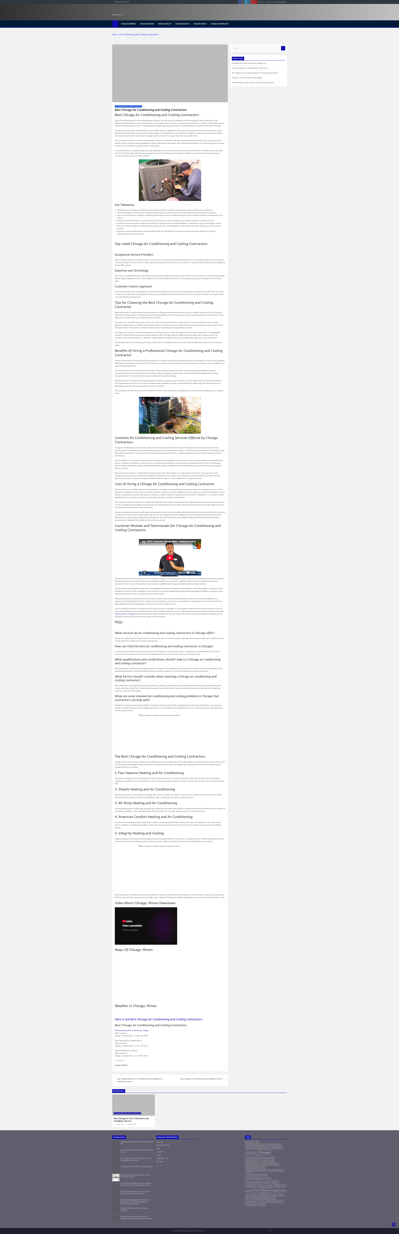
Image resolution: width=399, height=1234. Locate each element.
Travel (261, 1201)
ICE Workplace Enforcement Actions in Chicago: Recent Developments (135, 1193)
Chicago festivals (268, 1161)
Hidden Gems (280, 1186)
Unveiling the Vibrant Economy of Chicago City (249, 63)
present (255, 1195)
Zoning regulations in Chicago (255, 1204)
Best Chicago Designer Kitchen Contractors (257, 1148)
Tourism (272, 1198)
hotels (256, 1191)
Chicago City (252, 1157)
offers (283, 1191)
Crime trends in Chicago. (253, 1182)
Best (257, 1142)
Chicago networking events (270, 1164)
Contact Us (269, 2)
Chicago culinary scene (253, 1161)
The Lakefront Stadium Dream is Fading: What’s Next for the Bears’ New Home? (136, 1184)
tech (247, 1198)
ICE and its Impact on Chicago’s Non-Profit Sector (250, 68)
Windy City (278, 1201)
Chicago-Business (128, 24)
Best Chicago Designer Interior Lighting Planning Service (263, 1145)
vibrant (269, 1201)
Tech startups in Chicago (259, 1198)
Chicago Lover (131, 1124)
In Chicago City (126, 10)
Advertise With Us (281, 2)
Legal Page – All (162, 1158)
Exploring (261, 1186)
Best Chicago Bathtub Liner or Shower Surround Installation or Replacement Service (140, 1080)
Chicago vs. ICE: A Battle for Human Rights (247, 78)
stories (281, 1195)
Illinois (266, 1190)
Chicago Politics (182, 24)
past (247, 1195)
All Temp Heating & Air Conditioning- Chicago (131, 1030)
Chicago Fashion (147, 24)
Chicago (264, 1152)
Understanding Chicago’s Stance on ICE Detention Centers (253, 83)
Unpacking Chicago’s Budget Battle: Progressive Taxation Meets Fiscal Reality (136, 1217)
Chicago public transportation (255, 1167)
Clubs (265, 1175)
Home (158, 1155)
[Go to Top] (394, 1225)
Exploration (250, 1186)
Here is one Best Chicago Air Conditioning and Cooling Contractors (158, 1019)
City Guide (257, 1175)
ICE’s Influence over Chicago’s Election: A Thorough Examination (255, 73)
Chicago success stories (275, 1170)
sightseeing (265, 1195)
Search (283, 48)
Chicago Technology (220, 24)
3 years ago (119, 1124)
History (248, 1191)
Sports (274, 1195)
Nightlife (276, 1191)
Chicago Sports (200, 24)
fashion (270, 1186)
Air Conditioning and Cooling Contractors (128, 106)
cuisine (266, 1182)
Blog (158, 1148)
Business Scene (251, 1153)
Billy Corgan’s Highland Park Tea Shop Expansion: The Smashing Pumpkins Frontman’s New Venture (135, 1202)
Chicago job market (252, 1164)
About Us (261, 2)
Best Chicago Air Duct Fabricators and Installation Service (202, 1079)
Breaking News (277, 1148)
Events (275, 1182)
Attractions (249, 1142)
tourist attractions (251, 1201)
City (248, 1174)
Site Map (159, 1162)
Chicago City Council (268, 1158)
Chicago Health (164, 24)
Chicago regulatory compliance (255, 1170)
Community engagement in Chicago (258, 1178)
